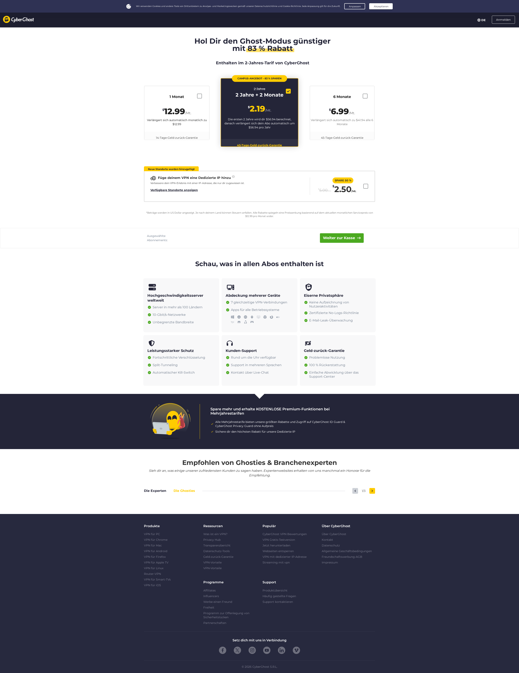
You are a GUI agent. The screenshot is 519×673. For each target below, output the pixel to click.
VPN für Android (155, 551)
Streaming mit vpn (276, 562)
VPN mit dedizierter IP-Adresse (285, 557)
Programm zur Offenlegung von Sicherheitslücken (226, 615)
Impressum (330, 562)
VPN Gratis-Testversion (279, 540)
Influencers (211, 596)
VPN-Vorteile (212, 562)
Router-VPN (152, 574)
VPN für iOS (152, 585)
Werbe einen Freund (217, 602)
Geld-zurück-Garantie (218, 557)
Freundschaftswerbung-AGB (342, 557)
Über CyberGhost (334, 534)
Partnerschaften (214, 623)
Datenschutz (331, 545)
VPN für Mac (153, 545)
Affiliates (209, 590)
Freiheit (208, 607)
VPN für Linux (153, 568)
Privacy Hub (212, 540)
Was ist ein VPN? (215, 534)
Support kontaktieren (278, 602)
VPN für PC (152, 534)
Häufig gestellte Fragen (279, 596)
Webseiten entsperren (278, 551)
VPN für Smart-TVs (157, 579)
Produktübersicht (275, 590)
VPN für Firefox (155, 557)
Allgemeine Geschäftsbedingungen (347, 551)
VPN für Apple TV (156, 562)
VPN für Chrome (155, 540)
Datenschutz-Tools (216, 551)
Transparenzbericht (217, 545)
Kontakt (327, 540)
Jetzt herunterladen (276, 545)
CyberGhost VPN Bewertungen (285, 534)
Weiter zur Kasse (339, 238)
